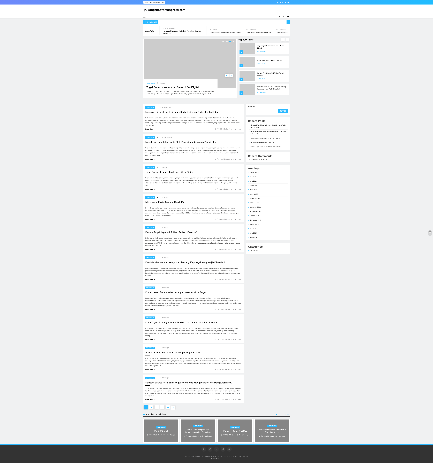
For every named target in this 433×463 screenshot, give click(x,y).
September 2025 (255, 220)
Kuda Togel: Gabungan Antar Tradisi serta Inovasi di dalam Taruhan (181, 322)
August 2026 (254, 173)
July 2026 (253, 177)
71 (168, 407)
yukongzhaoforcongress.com (164, 10)
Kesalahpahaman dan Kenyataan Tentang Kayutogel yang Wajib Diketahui (271, 79)
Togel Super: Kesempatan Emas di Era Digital (215, 32)
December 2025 (255, 207)
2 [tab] (227, 42)
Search (251, 106)
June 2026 (253, 181)
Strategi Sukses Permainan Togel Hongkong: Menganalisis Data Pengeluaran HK (188, 382)
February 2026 (255, 198)
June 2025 (253, 233)
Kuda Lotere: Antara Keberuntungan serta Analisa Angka (175, 292)
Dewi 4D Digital (161, 431)
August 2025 (254, 224)
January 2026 (254, 203)
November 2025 (255, 211)
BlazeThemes (216, 459)
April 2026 (253, 190)
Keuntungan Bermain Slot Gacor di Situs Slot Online (272, 430)
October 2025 (254, 216)
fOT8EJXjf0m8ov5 (223, 129)
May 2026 (253, 186)
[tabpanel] (161, 430)
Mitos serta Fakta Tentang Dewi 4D (248, 32)
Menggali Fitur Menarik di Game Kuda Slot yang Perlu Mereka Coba (181, 112)
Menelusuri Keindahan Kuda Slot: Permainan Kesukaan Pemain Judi (181, 142)
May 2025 (253, 237)
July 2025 (253, 229)
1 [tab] (223, 42)
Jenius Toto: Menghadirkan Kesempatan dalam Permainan (198, 430)
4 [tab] (234, 42)
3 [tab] (230, 42)
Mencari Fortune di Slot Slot (235, 431)
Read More (149, 129)
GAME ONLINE (153, 83)
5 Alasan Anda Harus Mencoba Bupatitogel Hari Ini (172, 352)
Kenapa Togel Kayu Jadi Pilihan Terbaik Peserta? (282, 32)
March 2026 (254, 194)
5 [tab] (288, 414)
